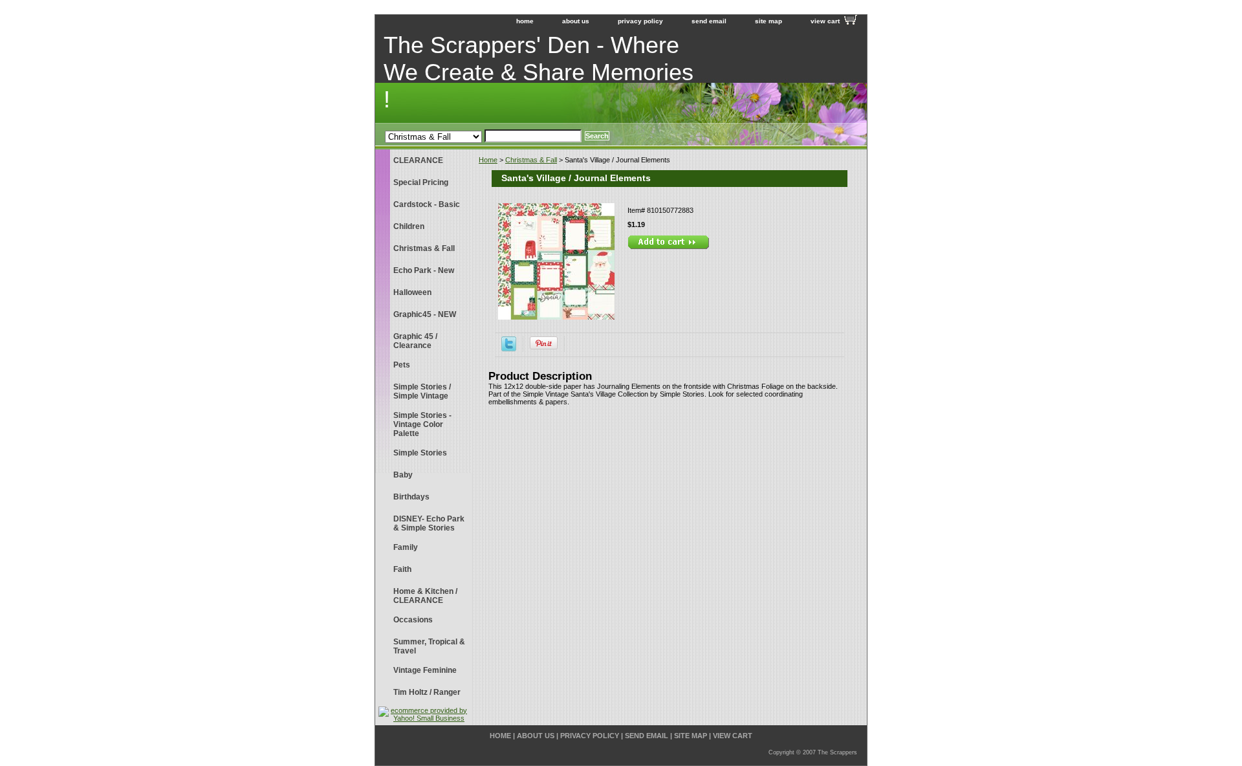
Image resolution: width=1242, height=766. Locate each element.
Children (408, 226)
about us (575, 21)
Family (405, 547)
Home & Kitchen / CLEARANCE (425, 596)
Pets (401, 364)
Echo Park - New (423, 270)
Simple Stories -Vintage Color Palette (422, 424)
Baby (403, 474)
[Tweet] (508, 349)
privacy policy (640, 21)
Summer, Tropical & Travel (429, 646)
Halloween (412, 292)
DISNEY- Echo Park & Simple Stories (428, 523)
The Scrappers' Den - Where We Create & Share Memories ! (538, 72)
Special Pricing (420, 182)
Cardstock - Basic (426, 204)
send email (709, 21)
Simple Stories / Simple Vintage (422, 391)
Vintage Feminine (425, 670)
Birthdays (411, 496)
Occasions (413, 619)
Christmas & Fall (531, 160)
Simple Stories (420, 452)
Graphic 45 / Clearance (415, 341)
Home (488, 160)
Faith (402, 569)
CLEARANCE (418, 160)
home (525, 21)
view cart (825, 21)
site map (768, 21)
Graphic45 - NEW (424, 314)
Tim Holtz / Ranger (427, 692)
